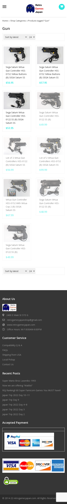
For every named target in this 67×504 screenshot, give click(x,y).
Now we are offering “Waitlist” (17, 385)
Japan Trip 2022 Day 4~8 (14, 404)
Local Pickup (8, 359)
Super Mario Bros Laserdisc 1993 (19, 380)
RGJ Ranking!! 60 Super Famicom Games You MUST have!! (31, 390)
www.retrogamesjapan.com (21, 324)
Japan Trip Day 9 (10, 399)
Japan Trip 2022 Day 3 (13, 409)
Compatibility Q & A (12, 345)
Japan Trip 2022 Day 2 (13, 414)
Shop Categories (18, 20)
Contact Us (8, 364)
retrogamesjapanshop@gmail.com (24, 319)
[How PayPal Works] (29, 441)
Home (5, 20)
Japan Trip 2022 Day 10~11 (16, 395)
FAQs (5, 350)
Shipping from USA (11, 354)
